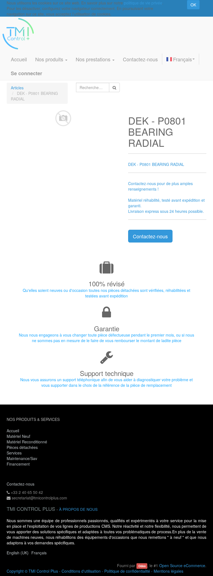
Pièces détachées (22, 447)
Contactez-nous (150, 236)
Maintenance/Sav (22, 458)
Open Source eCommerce (182, 565)
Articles (17, 87)
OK (193, 4)
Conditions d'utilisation (81, 571)
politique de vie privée (143, 3)
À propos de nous (78, 509)
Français (182, 59)
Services (15, 453)
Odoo (142, 566)
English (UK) (18, 552)
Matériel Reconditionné (27, 441)
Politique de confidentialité (127, 571)
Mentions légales (168, 571)
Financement (18, 464)
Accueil (13, 430)
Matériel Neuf (18, 436)
